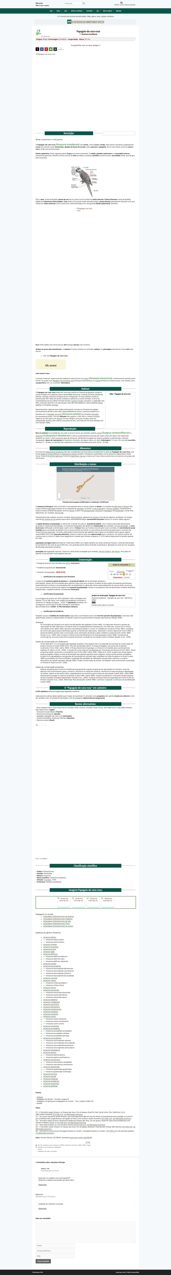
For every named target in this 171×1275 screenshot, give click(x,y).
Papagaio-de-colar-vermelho (47, 1151)
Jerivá (99, 433)
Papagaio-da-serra (54, 414)
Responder (42, 1185)
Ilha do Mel (59, 513)
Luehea (74, 401)
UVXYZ (101, 22)
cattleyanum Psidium (69, 454)
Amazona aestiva (49, 1052)
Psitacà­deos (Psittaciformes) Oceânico (57, 919)
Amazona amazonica (51, 1084)
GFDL (52, 1123)
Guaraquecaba (88, 511)
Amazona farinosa (50, 1074)
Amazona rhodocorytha (52, 1009)
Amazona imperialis (50, 1079)
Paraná (59, 418)
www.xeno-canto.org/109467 (81, 1138)
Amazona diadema (50, 1000)
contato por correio (121, 1272)
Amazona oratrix (49, 1016)
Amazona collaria (49, 964)
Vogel (88, 1145)
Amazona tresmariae (51, 1026)
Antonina (98, 511)
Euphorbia (75, 456)
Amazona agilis (49, 952)
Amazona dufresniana (51, 1007)
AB (69, 21)
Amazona (46, 1145)
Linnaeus (47, 880)
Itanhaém (80, 509)
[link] (85, 90)
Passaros (74, 1145)
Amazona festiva (49, 937)
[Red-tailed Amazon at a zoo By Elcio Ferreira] (78, 902)
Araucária (94, 414)
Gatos (58, 11)
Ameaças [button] (39, 622)
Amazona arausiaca (50, 1012)
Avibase (40, 1097)
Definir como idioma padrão (124, 5)
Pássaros (56, 1145)
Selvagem (89, 11)
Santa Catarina (76, 517)
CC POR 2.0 (58, 1114)
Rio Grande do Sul (48, 519)
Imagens (118, 11)
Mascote (39, 3)
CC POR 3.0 (61, 1123)
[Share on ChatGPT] (55, 49)
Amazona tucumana (50, 947)
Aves (65, 11)
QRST (95, 22)
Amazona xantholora (51, 1004)
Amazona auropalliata (51, 1028)
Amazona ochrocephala (52, 1038)
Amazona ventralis (50, 978)
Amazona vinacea (50, 944)
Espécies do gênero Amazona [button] (48, 933)
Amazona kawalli (49, 1076)
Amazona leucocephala (52, 966)
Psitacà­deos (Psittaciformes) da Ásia (57, 921)
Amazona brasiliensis (51, 1081)
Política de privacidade (133, 1272)
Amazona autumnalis (51, 990)
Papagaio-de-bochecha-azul (63, 381)
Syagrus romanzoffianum (50, 454)
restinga (55, 405)
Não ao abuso (107, 11)
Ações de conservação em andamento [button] (52, 642)
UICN (68, 563)
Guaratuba (119, 511)
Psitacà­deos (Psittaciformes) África (56, 924)
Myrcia (82, 456)
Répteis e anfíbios (76, 11)
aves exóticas (48, 1147)
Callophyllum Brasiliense (54, 452)
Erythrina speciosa (55, 456)
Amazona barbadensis (51, 1050)
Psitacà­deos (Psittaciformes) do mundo (58, 926)
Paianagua (108, 511)
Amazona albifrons (50, 954)
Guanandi (39, 436)
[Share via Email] (51, 49)
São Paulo (118, 506)
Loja (97, 11)
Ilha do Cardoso (113, 509)
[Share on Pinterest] (46, 49)
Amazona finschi (49, 988)
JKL (84, 22)
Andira (80, 401)
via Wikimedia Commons (73, 1114)
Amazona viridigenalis (51, 1002)
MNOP (89, 22)
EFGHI (79, 22)
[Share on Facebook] (42, 49)
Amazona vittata (49, 980)
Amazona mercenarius (51, 1060)
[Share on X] (37, 49)
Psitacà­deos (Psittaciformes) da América (58, 916)
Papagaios (57, 1147)
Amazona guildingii (50, 1086)
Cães (51, 11)
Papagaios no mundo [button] (44, 914)
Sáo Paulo (115, 551)
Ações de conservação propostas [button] (50, 667)
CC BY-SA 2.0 (80, 1125)
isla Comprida (98, 509)
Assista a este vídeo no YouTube (103, 605)
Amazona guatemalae (51, 1067)
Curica (86, 378)
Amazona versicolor (50, 1014)
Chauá (97, 381)
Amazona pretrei (49, 949)
